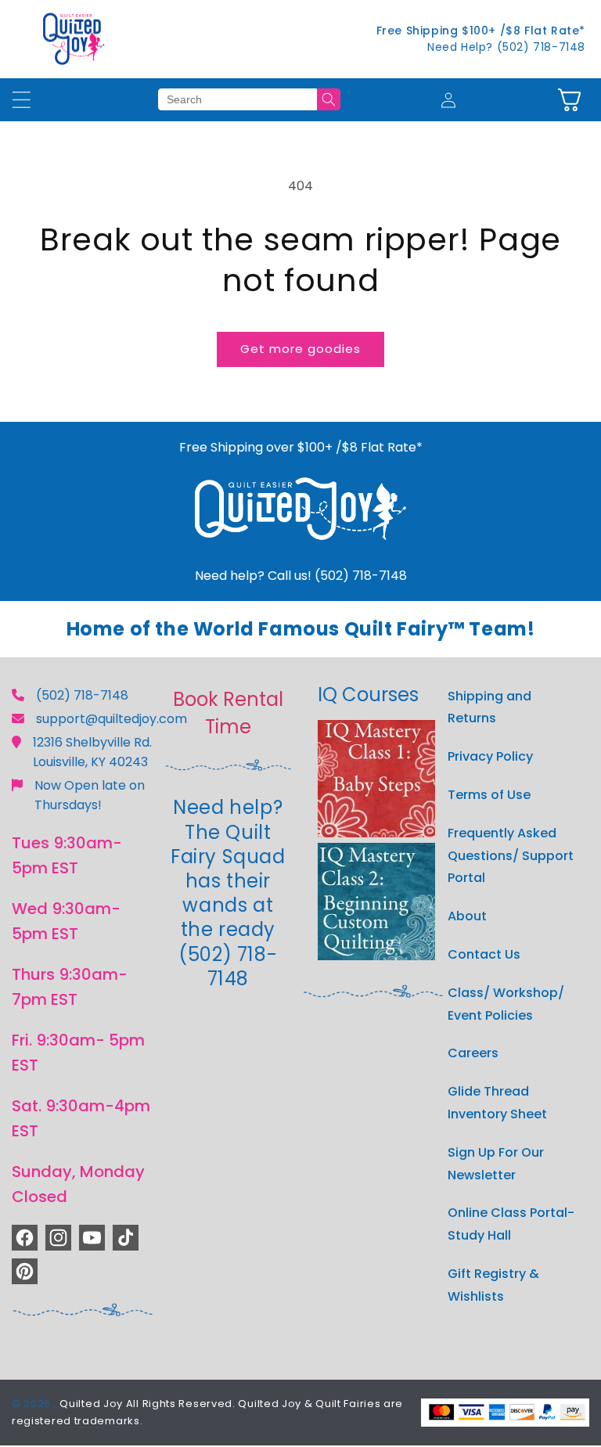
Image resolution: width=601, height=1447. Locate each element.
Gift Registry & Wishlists (493, 1285)
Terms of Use (489, 795)
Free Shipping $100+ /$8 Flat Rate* (480, 30)
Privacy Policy (490, 756)
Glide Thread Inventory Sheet (497, 1102)
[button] (569, 99)
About (467, 916)
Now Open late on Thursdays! (89, 795)
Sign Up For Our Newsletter (496, 1163)
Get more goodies (300, 348)
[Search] (328, 99)
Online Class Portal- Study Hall (511, 1224)
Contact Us (484, 954)
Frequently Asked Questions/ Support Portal (511, 855)
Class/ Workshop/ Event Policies (506, 1004)
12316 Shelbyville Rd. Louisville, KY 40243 (92, 752)
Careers (473, 1053)
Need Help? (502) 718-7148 (506, 47)
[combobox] (237, 99)
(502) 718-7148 (82, 695)
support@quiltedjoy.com (111, 719)
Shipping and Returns (489, 707)
